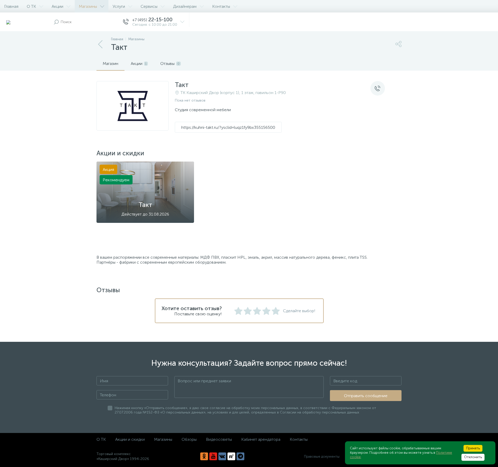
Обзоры (189, 439)
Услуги (119, 6)
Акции (57, 6)
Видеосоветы (219, 439)
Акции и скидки (130, 439)
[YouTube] (213, 456)
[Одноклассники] (204, 456)
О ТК (31, 6)
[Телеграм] (240, 456)
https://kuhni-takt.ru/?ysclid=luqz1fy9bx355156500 (228, 127)
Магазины (88, 6)
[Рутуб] (231, 456)
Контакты (221, 6)
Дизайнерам (185, 6)
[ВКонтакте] (222, 456)
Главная (11, 6)
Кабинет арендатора (260, 439)
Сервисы (149, 6)
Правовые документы (322, 456)
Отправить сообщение (366, 395)
